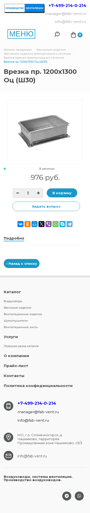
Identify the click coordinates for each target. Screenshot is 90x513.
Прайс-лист (16, 365)
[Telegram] (69, 224)
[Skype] (63, 224)
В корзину (62, 193)
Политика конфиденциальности (38, 385)
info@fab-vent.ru (32, 456)
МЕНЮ (21, 34)
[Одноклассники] (27, 224)
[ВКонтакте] (21, 224)
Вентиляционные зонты (21, 327)
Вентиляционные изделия (23, 314)
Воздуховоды (13, 301)
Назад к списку (22, 263)
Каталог (12, 291)
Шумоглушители (16, 320)
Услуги (11, 336)
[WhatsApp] (55, 224)
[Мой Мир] (35, 224)
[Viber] (49, 224)
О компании (16, 355)
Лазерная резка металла (21, 346)
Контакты (14, 375)
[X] (41, 224)
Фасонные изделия (17, 307)
